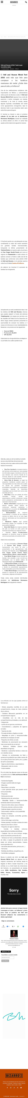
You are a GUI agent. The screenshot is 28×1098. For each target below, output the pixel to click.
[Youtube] (20, 1087)
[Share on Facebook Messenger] (24, 926)
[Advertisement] (14, 20)
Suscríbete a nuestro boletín (9, 954)
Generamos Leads (14, 1096)
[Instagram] (10, 1087)
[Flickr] (15, 947)
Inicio (2, 36)
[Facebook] (13, 947)
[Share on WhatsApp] (19, 926)
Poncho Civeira (5, 68)
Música (5, 36)
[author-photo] (14, 933)
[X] (17, 1087)
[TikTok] (14, 1087)
